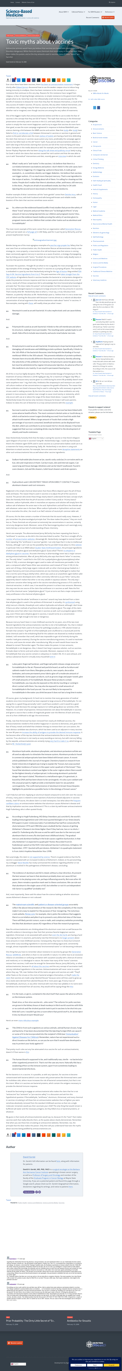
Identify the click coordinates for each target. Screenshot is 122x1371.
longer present (68, 938)
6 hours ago (110, 375)
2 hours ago (110, 313)
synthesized (70, 602)
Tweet (8, 76)
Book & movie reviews (100, 138)
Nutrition (96, 228)
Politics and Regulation (100, 246)
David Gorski (10, 62)
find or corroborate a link (23, 133)
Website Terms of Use (28, 2)
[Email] (39, 1192)
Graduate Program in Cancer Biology (48, 1178)
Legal (94, 207)
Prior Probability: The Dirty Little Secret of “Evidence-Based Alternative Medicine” (48, 1320)
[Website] (36, 1192)
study (66, 130)
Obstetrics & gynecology (101, 233)
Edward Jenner (22, 87)
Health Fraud (97, 185)
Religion (95, 254)
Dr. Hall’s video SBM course (96, 99)
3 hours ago (110, 350)
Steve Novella (23, 863)
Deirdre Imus (70, 194)
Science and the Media (33, 35)
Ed (96, 381)
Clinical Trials (97, 150)
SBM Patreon (110, 17)
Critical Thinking (98, 159)
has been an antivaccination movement (57, 84)
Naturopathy (97, 220)
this (71, 986)
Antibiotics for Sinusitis (79, 1320)
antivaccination (21, 539)
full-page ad (32, 232)
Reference (109, 12)
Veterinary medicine (99, 280)
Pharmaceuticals (98, 241)
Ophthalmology (98, 237)
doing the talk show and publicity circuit (54, 150)
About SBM (63, 12)
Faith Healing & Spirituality (102, 181)
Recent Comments (92, 17)
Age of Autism (61, 271)
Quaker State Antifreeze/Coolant (48, 548)
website (78, 545)
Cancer (95, 142)
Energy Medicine (98, 168)
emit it (52, 657)
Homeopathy (97, 198)
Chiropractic (97, 146)
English (93, 438)
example (69, 403)
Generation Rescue (72, 229)
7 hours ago (108, 391)
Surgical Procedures (99, 267)
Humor (95, 202)
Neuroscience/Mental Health (102, 224)
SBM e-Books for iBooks (101, 93)
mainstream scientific (25, 904)
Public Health (10, 35)
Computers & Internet (100, 155)
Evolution (96, 176)
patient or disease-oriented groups (53, 904)
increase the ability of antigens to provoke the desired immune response (51, 732)
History (95, 194)
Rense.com (30, 914)
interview (62, 156)
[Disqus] (44, 1231)
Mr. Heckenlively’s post (21, 744)
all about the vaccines (40, 966)
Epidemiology (97, 172)
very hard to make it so (59, 741)
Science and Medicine (20, 35)
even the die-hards (59, 935)
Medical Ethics (97, 215)
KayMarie (99, 342)
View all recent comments (97, 296)
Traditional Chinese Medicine (102, 271)
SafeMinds (17, 955)
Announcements (98, 129)
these (31, 303)
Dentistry (96, 163)
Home (12, 2)
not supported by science (39, 857)
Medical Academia (99, 211)
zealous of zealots (46, 136)
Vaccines (61, 1203)
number (9, 539)
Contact (17, 2)
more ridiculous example (28, 1020)
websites (31, 539)
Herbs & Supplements (100, 189)
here (58, 1161)
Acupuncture (97, 125)
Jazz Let (98, 300)
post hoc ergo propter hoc (60, 245)
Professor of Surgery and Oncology (46, 1175)
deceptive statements (71, 449)
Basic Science (97, 133)
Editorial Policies (77, 12)
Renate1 (99, 319)
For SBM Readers (94, 12)
